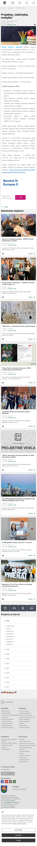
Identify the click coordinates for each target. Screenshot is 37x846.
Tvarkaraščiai (9, 702)
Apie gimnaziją (6, 711)
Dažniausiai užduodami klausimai (25, 748)
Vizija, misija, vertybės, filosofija (10, 715)
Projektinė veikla (20, 8)
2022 (7, 663)
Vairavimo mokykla (24, 727)
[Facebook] (2, 781)
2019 (7, 677)
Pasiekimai (5, 717)
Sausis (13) (10, 644)
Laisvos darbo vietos (24, 741)
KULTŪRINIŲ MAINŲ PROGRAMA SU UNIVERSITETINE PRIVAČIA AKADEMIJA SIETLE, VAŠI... (18, 499)
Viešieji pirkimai (6, 749)
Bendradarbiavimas (7, 725)
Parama (21, 753)
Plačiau (30, 253)
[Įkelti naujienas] (12, 3)
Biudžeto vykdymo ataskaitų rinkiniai (9, 740)
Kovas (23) (10, 639)
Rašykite (4, 773)
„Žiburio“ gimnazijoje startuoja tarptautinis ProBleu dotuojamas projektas (18, 456)
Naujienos (11, 8)
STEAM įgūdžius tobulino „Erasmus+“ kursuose (17, 542)
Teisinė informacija (24, 759)
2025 (7, 649)
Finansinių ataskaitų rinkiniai (9, 743)
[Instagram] (10, 781)
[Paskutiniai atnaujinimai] (19, 3)
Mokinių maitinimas (24, 721)
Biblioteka (22, 723)
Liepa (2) (9, 628)
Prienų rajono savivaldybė (19, 789)
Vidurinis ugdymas (24, 711)
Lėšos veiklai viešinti (7, 745)
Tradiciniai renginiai (7, 723)
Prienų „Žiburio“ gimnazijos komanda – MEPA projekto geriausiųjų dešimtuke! (16, 369)
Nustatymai (18, 830)
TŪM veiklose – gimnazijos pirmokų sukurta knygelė (18, 326)
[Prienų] (5, 3)
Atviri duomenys (23, 761)
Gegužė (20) (10, 634)
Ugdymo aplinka (6, 713)
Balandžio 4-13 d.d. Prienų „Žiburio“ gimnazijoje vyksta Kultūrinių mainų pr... (17, 585)
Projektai (4, 747)
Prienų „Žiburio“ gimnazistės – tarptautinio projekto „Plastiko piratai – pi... (18, 283)
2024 (7, 654)
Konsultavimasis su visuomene (27, 745)
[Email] (14, 781)
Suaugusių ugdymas (24, 713)
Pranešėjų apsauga (24, 751)
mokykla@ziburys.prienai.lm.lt (12, 802)
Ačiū (19, 197)
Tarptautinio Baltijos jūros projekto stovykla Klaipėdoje (16, 412)
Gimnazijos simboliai (7, 719)
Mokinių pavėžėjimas (24, 719)
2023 (7, 659)
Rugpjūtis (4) (10, 626)
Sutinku (18, 840)
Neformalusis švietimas (25, 715)
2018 (7, 682)
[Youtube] (6, 781)
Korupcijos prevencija (25, 755)
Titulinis (3, 8)
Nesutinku (18, 835)
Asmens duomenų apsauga (26, 743)
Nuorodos (22, 739)
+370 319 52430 (10, 800)
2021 (7, 668)
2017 (7, 687)
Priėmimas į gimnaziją (8, 727)
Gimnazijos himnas (7, 721)
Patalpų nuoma (23, 725)
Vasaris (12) (10, 641)
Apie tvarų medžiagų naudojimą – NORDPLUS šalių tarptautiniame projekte (18, 239)
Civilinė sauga (23, 757)
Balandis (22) (10, 636)
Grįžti (6, 207)
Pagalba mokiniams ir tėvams (27, 717)
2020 (7, 673)
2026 (7, 621)
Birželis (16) (10, 631)
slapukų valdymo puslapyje (19, 823)
